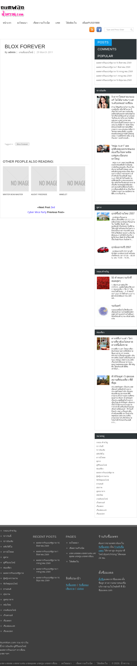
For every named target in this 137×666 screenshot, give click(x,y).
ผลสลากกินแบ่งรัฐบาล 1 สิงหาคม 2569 (113, 67)
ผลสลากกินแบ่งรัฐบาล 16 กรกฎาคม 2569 (114, 71)
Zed (53, 207)
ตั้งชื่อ (101, 579)
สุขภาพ (99, 487)
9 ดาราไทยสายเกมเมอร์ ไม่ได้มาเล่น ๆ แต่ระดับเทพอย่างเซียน (122, 100)
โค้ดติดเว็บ (71, 23)
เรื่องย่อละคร (101, 510)
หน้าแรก (7, 23)
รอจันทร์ (115, 305)
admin (12, 52)
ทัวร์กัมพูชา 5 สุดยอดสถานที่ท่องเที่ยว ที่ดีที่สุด (122, 379)
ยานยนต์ (99, 483)
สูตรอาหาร (100, 491)
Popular (105, 56)
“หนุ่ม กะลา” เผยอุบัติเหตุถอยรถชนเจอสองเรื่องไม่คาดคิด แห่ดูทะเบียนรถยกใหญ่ (123, 152)
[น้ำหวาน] (12, 16)
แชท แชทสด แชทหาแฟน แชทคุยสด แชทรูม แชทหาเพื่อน (83, 555)
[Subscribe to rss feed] (92, 29)
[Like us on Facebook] (99, 29)
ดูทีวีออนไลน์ (101, 465)
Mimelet (63, 194)
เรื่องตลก (100, 506)
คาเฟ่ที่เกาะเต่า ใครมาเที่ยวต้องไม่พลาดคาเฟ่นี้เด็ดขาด (122, 341)
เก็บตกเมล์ (100, 502)
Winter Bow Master (13, 194)
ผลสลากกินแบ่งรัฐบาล (105, 472)
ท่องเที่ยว (99, 468)
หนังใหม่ (99, 495)
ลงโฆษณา (22, 23)
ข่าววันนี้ (99, 446)
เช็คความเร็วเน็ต (41, 23)
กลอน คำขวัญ (102, 442)
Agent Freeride (39, 194)
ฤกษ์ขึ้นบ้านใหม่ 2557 (122, 213)
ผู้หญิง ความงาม (102, 476)
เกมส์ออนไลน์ (26, 52)
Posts (103, 42)
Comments (107, 49)
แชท (57, 23)
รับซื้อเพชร (71, 584)
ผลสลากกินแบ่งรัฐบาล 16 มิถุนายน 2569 (114, 80)
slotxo (80, 588)
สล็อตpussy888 (91, 23)
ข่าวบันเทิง (100, 450)
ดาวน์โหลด (100, 457)
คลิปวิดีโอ (100, 453)
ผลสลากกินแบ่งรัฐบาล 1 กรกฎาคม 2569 (114, 75)
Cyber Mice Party (37, 212)
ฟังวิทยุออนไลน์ (102, 480)
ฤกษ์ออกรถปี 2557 (121, 247)
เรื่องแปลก (100, 513)
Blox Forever (22, 144)
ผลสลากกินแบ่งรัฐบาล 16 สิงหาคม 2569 (113, 62)
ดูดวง (98, 461)
